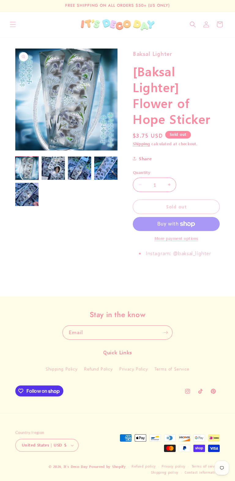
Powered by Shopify (107, 467)
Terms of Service (172, 369)
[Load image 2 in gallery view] (53, 168)
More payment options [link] (176, 238)
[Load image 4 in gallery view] (106, 168)
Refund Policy (98, 369)
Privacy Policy (133, 369)
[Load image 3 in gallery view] (79, 168)
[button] (13, 24)
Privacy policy (173, 466)
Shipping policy (164, 473)
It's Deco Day (76, 467)
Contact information (202, 473)
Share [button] (145, 158)
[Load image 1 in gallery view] (27, 168)
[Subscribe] (165, 332)
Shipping (141, 144)
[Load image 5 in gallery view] (27, 194)
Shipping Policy (61, 369)
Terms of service (206, 466)
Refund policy (143, 466)
